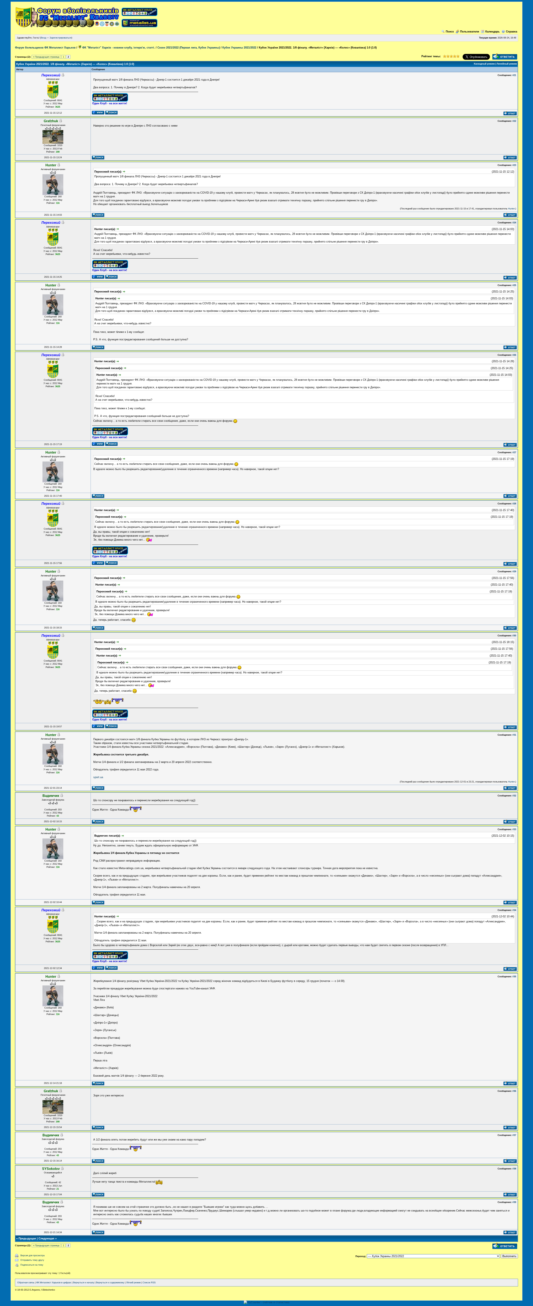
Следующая (46, 1238)
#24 (514, 222)
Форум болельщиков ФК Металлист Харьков (45, 47)
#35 (514, 976)
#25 (514, 285)
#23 (514, 165)
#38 (514, 1168)
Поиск (450, 31)
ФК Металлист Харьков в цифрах (53, 1282)
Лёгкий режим (133, 1282)
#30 (514, 635)
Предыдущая (27, 1238)
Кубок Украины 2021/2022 (239, 47)
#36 (514, 1091)
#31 (514, 735)
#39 (514, 1202)
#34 (514, 910)
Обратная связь (25, 1282)
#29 (514, 571)
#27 (514, 452)
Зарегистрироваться (60, 37)
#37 (514, 1135)
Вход (43, 37)
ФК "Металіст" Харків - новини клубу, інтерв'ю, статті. (118, 47)
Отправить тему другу (32, 1260)
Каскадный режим (484, 63)
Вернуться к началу (83, 1282)
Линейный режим (507, 63)
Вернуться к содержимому (110, 1282)
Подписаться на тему (31, 1265)
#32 (514, 795)
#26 (514, 355)
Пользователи (469, 31)
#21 (514, 75)
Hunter (511, 208)
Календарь (492, 31)
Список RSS (149, 1282)
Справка (511, 31)
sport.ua (98, 777)
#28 (514, 503)
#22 (514, 121)
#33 (514, 829)
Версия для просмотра (32, 1255)
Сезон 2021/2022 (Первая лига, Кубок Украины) (188, 47)
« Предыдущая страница (46, 57)
